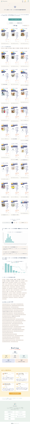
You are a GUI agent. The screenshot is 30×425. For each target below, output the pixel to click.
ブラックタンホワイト (21, 285)
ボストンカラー (12, 291)
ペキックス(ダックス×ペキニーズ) (6, 341)
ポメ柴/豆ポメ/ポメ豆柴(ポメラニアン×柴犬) (7, 311)
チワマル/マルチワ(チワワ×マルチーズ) (6, 308)
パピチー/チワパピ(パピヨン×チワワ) (19, 335)
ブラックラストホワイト (5, 297)
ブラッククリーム (16, 297)
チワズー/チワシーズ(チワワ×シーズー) (17, 311)
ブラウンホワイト (4, 288)
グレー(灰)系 (25, 48)
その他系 (14, 48)
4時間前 (6, 41)
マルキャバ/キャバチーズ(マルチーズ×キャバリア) (8, 335)
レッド (19, 282)
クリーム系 (2, 48)
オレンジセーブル (11, 297)
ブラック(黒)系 (17, 48)
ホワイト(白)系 (10, 48)
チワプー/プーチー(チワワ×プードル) (6, 305)
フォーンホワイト (10, 294)
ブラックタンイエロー (4, 294)
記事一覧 (10, 414)
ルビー (15, 291)
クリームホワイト (11, 282)
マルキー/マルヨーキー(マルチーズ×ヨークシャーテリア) (8, 317)
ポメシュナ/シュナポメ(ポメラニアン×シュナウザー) (8, 320)
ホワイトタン (23, 294)
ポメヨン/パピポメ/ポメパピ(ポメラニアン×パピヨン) (18, 329)
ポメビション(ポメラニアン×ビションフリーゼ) (17, 323)
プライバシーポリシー (20, 414)
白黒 (7, 291)
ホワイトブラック (7, 285)
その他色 (3, 282)
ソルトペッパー (12, 285)
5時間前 (25, 157)
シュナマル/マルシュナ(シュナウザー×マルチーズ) (20, 314)
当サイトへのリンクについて (20, 416)
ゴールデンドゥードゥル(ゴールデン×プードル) (7, 314)
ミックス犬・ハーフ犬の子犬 (12, 398)
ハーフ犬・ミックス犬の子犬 (19, 398)
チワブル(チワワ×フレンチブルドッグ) (6, 329)
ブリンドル (20, 294)
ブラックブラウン (11, 288)
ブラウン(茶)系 (21, 48)
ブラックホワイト (23, 282)
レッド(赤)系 (5, 48)
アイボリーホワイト (21, 297)
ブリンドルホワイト (20, 288)
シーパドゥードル (18, 338)
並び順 (23, 25)
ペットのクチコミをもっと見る (15, 393)
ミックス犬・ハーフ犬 (6, 301)
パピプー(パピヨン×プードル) (14, 341)
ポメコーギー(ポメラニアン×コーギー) (6, 323)
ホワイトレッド (4, 291)
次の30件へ (23, 222)
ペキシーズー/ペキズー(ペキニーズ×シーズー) (7, 332)
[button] (2, 36)
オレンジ (3, 285)
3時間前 (6, 194)
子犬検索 (7, 398)
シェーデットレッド (15, 294)
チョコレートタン (17, 285)
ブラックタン (6, 282)
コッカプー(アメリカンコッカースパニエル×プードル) (8, 338)
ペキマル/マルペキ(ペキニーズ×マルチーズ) (20, 320)
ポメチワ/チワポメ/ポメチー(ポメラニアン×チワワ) (17, 305)
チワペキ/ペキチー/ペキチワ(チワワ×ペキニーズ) (17, 308)
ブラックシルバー (19, 291)
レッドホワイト (16, 282)
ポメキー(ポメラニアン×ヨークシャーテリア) (19, 326)
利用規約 (10, 416)
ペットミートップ (4, 398)
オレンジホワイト (16, 288)
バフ (9, 291)
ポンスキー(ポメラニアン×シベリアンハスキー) (7, 326)
